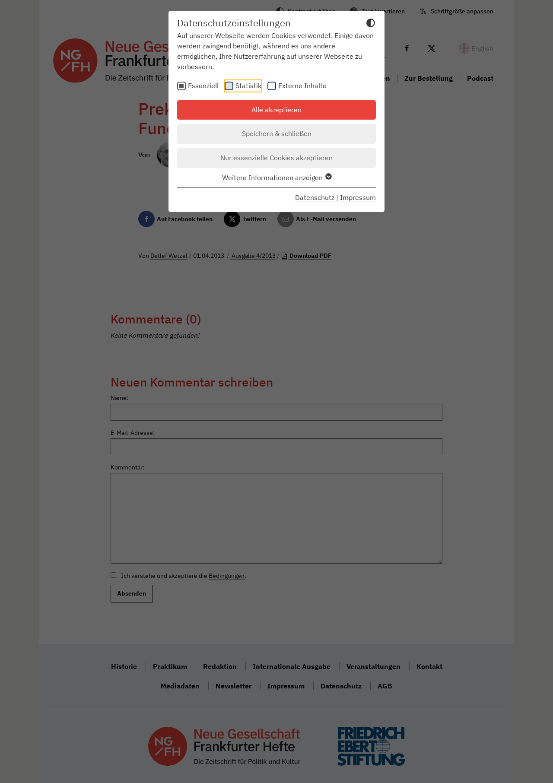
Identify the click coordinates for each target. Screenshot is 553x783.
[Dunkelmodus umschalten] (370, 24)
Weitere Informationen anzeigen (273, 177)
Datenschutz (314, 197)
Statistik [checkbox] (248, 85)
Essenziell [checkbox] (203, 85)
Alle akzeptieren (276, 109)
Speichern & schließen (276, 133)
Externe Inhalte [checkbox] (302, 85)
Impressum (358, 197)
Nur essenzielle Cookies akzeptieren (276, 157)
